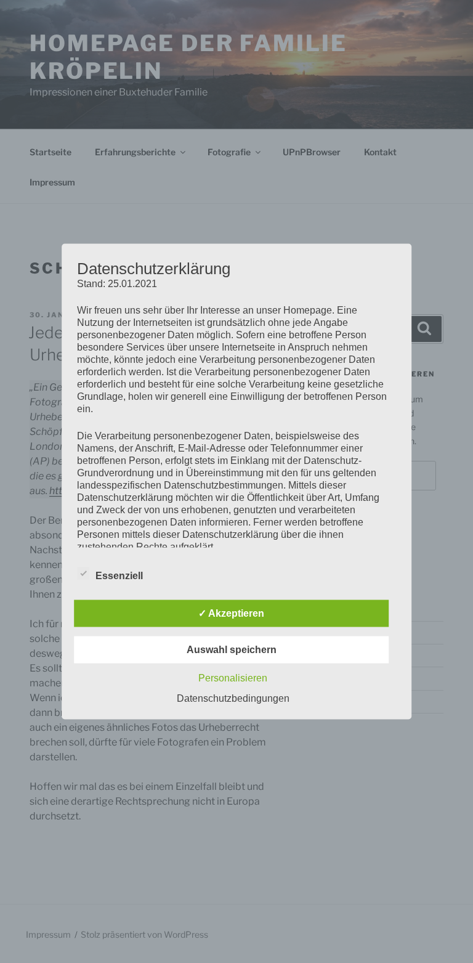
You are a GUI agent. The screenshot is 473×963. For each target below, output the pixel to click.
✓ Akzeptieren (231, 613)
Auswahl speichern (232, 649)
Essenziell (119, 576)
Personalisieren (232, 678)
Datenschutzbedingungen (233, 698)
